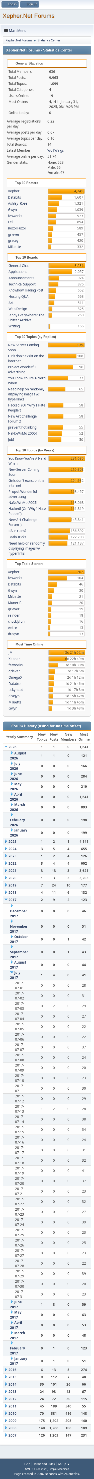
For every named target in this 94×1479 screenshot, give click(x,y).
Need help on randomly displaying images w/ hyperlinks (26, 394)
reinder (14, 615)
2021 (13, 870)
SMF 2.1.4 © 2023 (36, 1468)
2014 (13, 1384)
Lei (10, 222)
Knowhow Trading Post (26, 290)
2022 (13, 863)
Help (27, 1464)
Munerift (15, 603)
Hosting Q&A (19, 296)
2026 (13, 747)
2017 (13, 900)
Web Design (18, 309)
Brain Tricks (17, 537)
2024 (13, 849)
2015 (13, 1377)
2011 (13, 1406)
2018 (13, 892)
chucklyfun (16, 621)
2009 (13, 1420)
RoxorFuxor (17, 228)
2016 (13, 1370)
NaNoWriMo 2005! (22, 433)
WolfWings (55, 150)
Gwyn (12, 209)
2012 (13, 1399)
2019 (13, 885)
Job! (11, 439)
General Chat (19, 265)
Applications (18, 271)
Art (11, 303)
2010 (13, 1413)
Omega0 (15, 677)
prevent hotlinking (22, 427)
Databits (14, 197)
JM (11, 652)
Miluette (14, 247)
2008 (13, 1428)
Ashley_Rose (17, 203)
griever (14, 234)
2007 (13, 1435)
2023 (13, 856)
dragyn (13, 634)
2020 (13, 878)
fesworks (15, 216)
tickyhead (16, 689)
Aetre (12, 627)
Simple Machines (59, 1468)
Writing (14, 326)
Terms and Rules (44, 1464)
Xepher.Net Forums (28, 15)
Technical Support (22, 284)
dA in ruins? (17, 530)
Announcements (21, 278)
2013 (13, 1391)
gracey (13, 240)
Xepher (14, 191)
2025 (13, 841)
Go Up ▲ (64, 1464)
